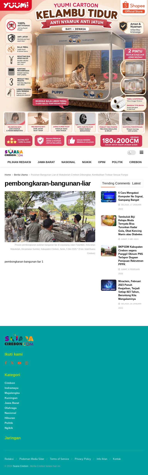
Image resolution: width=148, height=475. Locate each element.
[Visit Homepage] (14, 152)
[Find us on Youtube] (19, 363)
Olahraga (11, 407)
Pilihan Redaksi (19, 162)
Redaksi (9, 459)
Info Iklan (102, 459)
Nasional (68, 162)
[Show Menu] (141, 152)
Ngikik (87, 162)
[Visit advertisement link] (74, 74)
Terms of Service (59, 459)
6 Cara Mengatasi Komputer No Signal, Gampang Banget (130, 196)
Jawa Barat (46, 162)
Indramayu (11, 387)
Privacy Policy (83, 459)
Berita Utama (21, 174)
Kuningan (11, 397)
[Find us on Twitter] (12, 363)
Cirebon (135, 162)
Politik (117, 162)
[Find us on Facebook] (6, 363)
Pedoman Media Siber (31, 459)
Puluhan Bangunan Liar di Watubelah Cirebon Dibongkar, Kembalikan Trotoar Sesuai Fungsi (79, 174)
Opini (101, 162)
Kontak (117, 459)
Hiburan (10, 417)
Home (8, 174)
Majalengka (12, 392)
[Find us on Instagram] (26, 363)
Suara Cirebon (20, 466)
